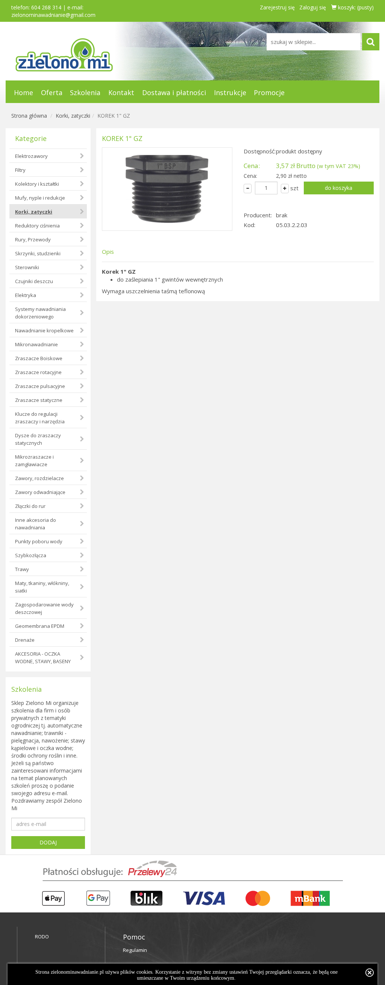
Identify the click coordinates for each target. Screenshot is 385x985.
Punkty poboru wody (38, 541)
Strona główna (29, 115)
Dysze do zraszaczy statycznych (38, 439)
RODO (42, 936)
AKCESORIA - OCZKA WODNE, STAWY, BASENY (43, 657)
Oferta (51, 92)
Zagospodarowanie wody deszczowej (44, 608)
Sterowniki (27, 267)
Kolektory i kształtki (37, 183)
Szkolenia (85, 92)
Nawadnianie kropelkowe (44, 330)
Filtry (20, 170)
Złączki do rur (30, 506)
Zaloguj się (312, 7)
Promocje (269, 92)
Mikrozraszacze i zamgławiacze (34, 460)
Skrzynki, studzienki (38, 253)
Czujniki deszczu (34, 281)
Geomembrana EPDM (39, 626)
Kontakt (121, 92)
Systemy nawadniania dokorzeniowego (40, 313)
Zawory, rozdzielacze (39, 478)
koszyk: (355, 7)
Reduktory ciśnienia (37, 225)
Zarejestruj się (277, 7)
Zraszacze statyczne (38, 400)
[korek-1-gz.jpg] (167, 189)
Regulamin (135, 950)
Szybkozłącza (30, 555)
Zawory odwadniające (40, 492)
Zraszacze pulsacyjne (40, 386)
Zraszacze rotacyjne (38, 372)
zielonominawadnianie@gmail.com (53, 14)
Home (23, 92)
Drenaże (25, 639)
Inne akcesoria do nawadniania (35, 524)
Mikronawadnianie (36, 344)
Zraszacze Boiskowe (38, 358)
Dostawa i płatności (174, 92)
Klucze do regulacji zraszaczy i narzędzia (40, 418)
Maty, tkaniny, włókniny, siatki (42, 587)
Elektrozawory (31, 156)
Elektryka (25, 295)
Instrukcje (230, 92)
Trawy (22, 569)
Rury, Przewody (33, 239)
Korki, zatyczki (73, 115)
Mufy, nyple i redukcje (40, 197)
